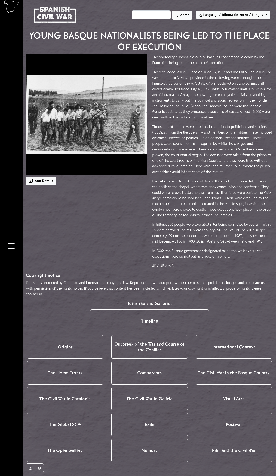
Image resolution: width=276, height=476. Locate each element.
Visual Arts (233, 399)
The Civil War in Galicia (150, 399)
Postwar (234, 424)
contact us (34, 294)
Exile (150, 424)
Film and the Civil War (234, 450)
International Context (233, 347)
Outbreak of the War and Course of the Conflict (149, 347)
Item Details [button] (43, 181)
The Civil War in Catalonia (65, 399)
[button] (11, 246)
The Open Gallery (65, 450)
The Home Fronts (65, 373)
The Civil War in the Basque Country (234, 373)
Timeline (149, 321)
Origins (65, 347)
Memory (149, 450)
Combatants (149, 373)
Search (183, 15)
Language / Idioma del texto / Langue (233, 15)
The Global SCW (65, 424)
